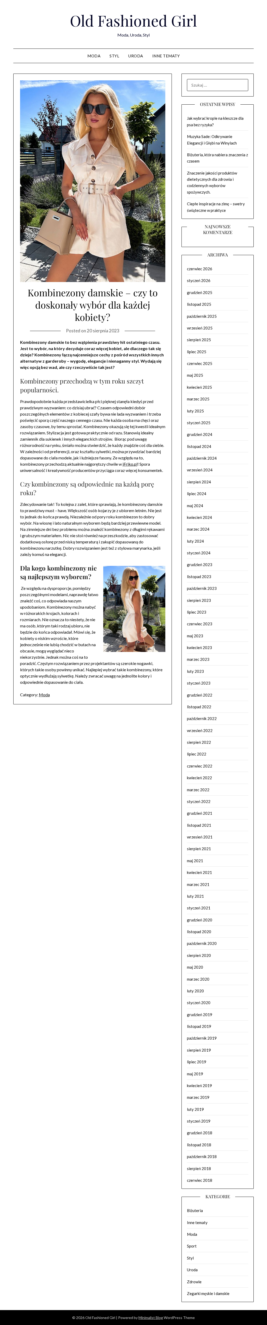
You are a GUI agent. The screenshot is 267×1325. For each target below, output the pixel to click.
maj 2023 (195, 635)
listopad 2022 (199, 706)
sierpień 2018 (199, 1168)
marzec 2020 (198, 979)
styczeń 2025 (198, 422)
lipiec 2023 (196, 612)
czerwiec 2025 (199, 363)
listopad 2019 (199, 1026)
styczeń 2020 (198, 1002)
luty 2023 (195, 671)
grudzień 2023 (199, 564)
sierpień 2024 (199, 481)
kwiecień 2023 (199, 647)
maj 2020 (195, 967)
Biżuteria (195, 1210)
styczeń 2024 (198, 552)
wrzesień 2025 (200, 328)
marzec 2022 (198, 789)
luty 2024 (195, 541)
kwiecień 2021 (199, 872)
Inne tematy (166, 55)
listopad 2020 (199, 931)
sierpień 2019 (199, 1050)
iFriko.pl (130, 463)
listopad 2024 (199, 446)
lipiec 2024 (196, 493)
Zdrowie (194, 1281)
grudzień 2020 (199, 920)
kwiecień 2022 (199, 777)
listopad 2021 (199, 825)
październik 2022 (202, 718)
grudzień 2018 (199, 1132)
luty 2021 (195, 896)
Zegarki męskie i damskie (208, 1293)
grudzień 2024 (199, 434)
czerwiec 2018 (199, 1180)
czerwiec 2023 (199, 623)
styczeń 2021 (198, 908)
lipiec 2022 (196, 754)
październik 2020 (202, 943)
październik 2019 (202, 1038)
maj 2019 (195, 1073)
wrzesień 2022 (200, 730)
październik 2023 (202, 588)
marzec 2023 (198, 659)
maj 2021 (195, 860)
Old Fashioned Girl (133, 20)
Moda (93, 55)
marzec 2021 (198, 884)
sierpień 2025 (199, 339)
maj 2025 (195, 375)
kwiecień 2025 (199, 387)
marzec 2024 (198, 529)
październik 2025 (202, 316)
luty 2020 (195, 990)
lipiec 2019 (196, 1061)
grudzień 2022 (199, 695)
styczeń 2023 (198, 683)
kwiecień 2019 (199, 1085)
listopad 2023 (199, 576)
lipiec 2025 (196, 351)
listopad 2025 (199, 304)
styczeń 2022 (198, 801)
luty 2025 (195, 411)
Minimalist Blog (150, 1317)
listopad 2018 (199, 1144)
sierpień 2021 (199, 848)
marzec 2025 (198, 399)
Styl (114, 55)
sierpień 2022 (199, 742)
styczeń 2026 (198, 280)
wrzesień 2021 (200, 837)
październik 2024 (202, 458)
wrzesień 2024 (200, 469)
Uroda (135, 55)
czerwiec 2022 (199, 766)
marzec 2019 (198, 1097)
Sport (192, 1246)
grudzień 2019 (199, 1014)
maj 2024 (195, 505)
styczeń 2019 (198, 1121)
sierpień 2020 (199, 955)
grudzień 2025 (199, 292)
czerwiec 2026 (199, 268)
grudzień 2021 (199, 813)
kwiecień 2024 (199, 517)
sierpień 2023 (199, 600)
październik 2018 (202, 1156)
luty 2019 (195, 1109)
